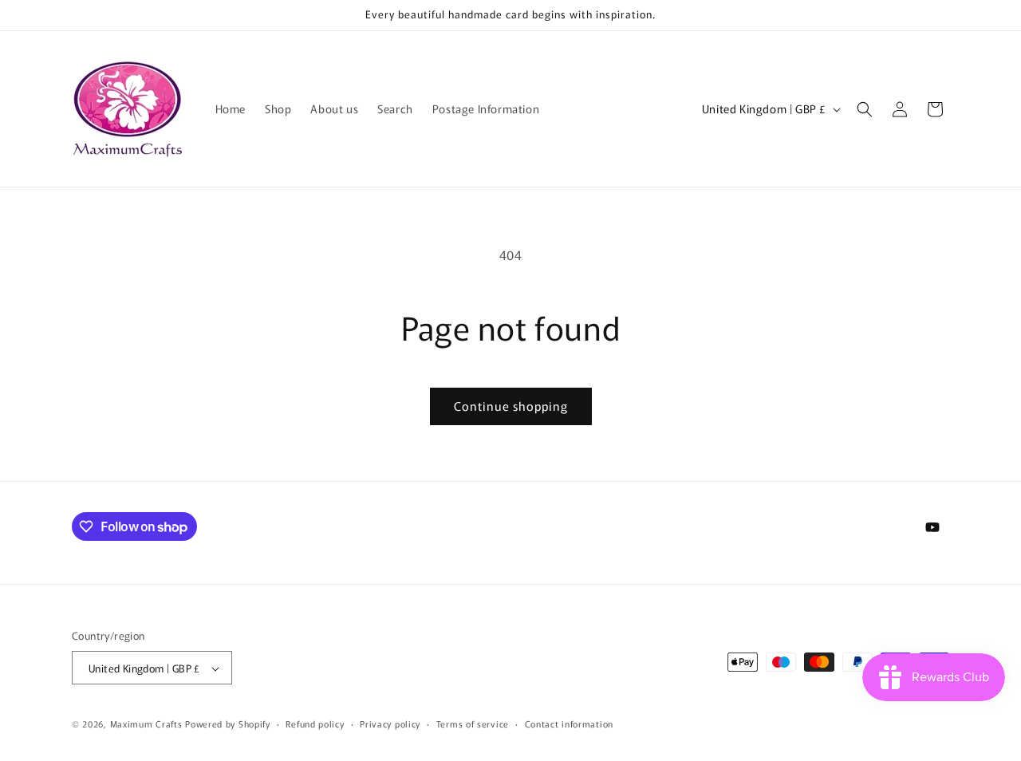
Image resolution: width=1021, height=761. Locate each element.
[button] (864, 109)
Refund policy (315, 723)
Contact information (569, 723)
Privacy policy (390, 723)
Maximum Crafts (146, 724)
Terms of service (472, 723)
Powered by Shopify (227, 724)
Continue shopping (511, 405)
